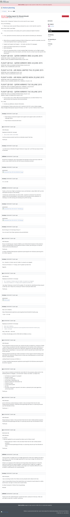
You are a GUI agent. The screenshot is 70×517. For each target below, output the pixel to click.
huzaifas (52, 26)
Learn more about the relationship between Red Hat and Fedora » (54, 511)
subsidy (50, 31)
